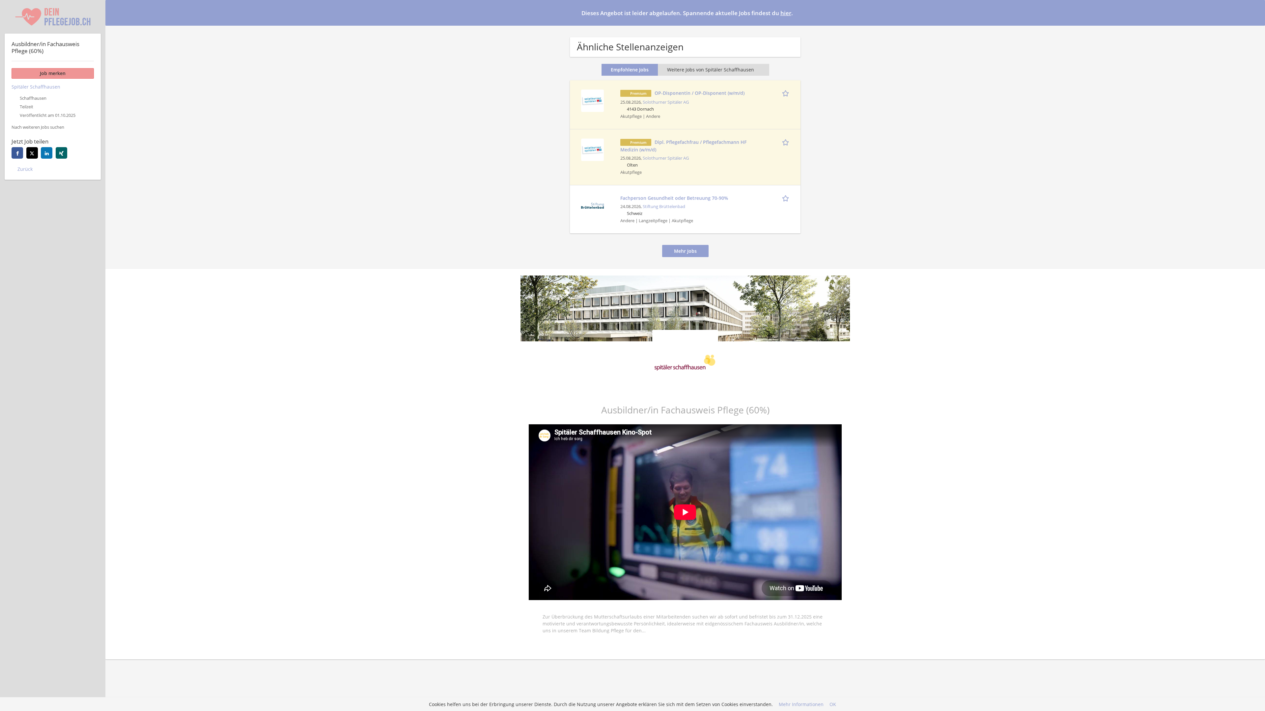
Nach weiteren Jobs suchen (38, 127)
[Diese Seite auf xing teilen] (61, 153)
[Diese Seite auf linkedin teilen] (46, 153)
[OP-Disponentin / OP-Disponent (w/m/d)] (592, 100)
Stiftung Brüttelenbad (664, 206)
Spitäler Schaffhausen (36, 87)
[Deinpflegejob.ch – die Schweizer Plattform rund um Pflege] (53, 17)
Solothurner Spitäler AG (666, 102)
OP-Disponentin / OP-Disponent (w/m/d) (700, 93)
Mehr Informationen (801, 704)
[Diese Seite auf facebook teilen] (17, 153)
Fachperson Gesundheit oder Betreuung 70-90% (674, 198)
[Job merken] (786, 92)
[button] (1255, 12)
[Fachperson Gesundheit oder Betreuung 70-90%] (592, 205)
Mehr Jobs (685, 251)
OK (832, 704)
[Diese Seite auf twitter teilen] (32, 153)
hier (785, 13)
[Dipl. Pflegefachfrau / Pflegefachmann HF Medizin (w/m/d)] (592, 149)
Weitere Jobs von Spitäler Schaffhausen (710, 69)
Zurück (25, 169)
